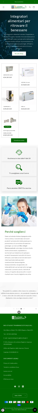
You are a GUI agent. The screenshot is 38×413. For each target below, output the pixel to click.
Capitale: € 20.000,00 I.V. (11, 352)
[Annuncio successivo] (35, 2)
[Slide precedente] (14, 309)
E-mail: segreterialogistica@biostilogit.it (16, 338)
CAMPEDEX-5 (7, 106)
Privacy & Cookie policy (10, 363)
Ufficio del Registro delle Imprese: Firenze (16, 348)
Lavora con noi (8, 371)
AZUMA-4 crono (25, 82)
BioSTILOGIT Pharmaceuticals (15, 408)
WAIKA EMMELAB (22, 409)
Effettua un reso (9, 379)
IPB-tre (23, 106)
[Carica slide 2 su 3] (19, 309)
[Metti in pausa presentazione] (36, 309)
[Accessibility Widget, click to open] (3, 410)
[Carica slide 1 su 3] (17, 309)
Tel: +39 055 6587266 (10, 334)
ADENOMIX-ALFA (8, 75)
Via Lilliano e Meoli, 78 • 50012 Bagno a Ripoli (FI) (18, 330)
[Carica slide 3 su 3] (21, 309)
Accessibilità (7, 375)
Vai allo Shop (19, 53)
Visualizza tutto (19, 140)
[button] (3, 7)
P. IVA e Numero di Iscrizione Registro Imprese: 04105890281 (18, 343)
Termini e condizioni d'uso (11, 367)
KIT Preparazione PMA (9, 130)
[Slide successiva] (24, 309)
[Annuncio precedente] (3, 2)
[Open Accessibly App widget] (19, 312)
